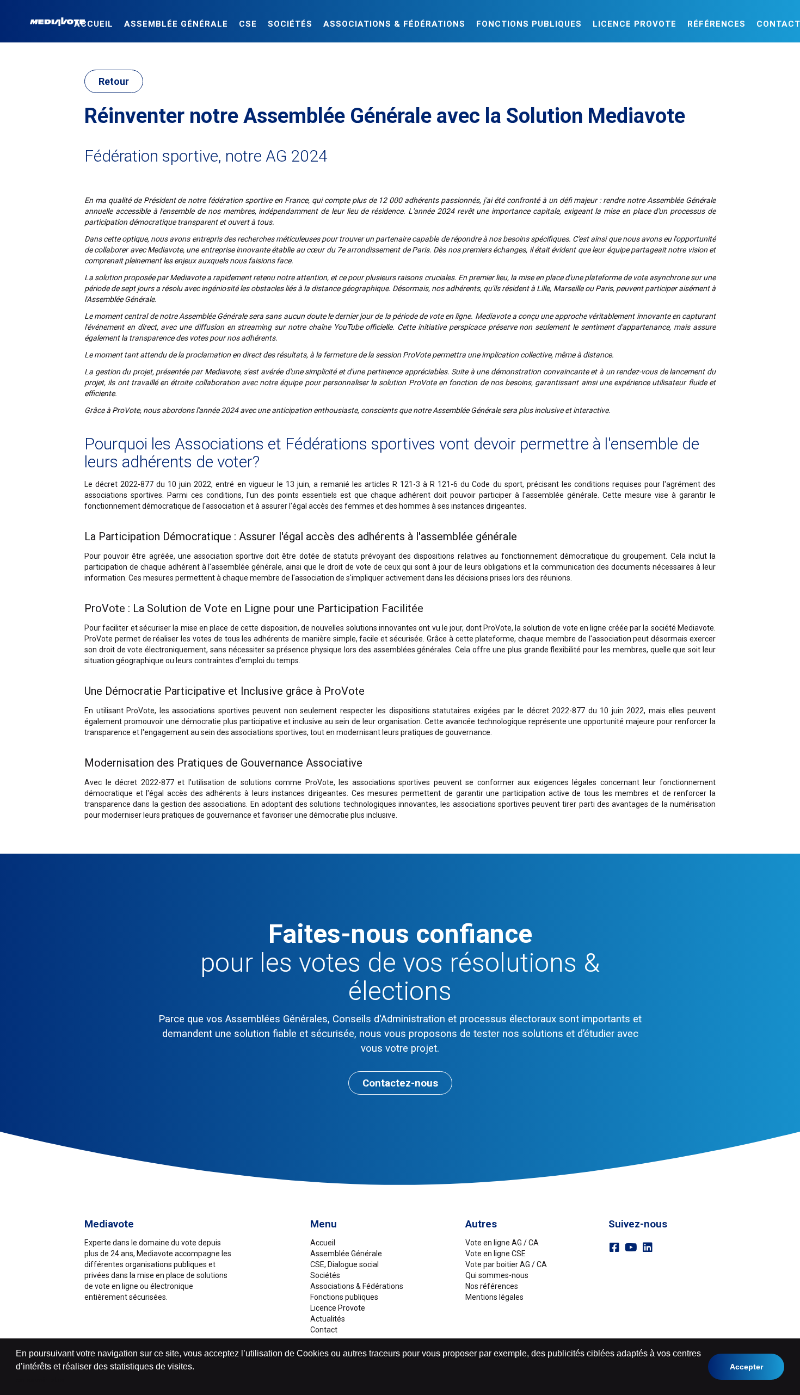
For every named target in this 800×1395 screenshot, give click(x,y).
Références (716, 24)
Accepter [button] (746, 1366)
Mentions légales (494, 1297)
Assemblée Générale (176, 24)
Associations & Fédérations (394, 24)
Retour (114, 81)
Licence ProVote (634, 24)
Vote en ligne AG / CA (502, 1242)
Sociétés (290, 24)
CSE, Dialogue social (344, 1264)
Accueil (93, 24)
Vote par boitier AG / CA (506, 1264)
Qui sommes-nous (496, 1275)
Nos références (491, 1286)
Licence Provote (337, 1308)
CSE (248, 24)
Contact (323, 1329)
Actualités (327, 1318)
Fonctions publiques (529, 24)
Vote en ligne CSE (495, 1253)
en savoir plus (40, 1379)
